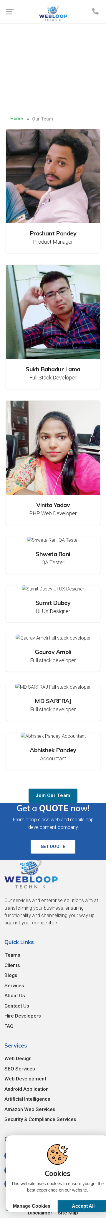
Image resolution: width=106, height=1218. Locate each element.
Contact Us (16, 1006)
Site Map (68, 1213)
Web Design (18, 1058)
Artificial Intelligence (27, 1099)
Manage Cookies (31, 1206)
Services (14, 985)
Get (53, 846)
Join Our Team (53, 795)
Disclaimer (40, 1213)
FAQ (9, 1026)
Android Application (26, 1089)
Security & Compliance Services (40, 1119)
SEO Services (19, 1069)
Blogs (10, 975)
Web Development (25, 1079)
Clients (12, 965)
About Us (14, 995)
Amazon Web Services (29, 1109)
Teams (12, 955)
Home (16, 118)
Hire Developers (22, 1016)
